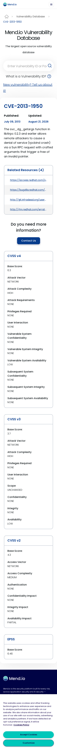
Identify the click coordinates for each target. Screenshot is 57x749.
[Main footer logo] (14, 678)
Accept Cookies (28, 734)
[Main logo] (11, 4)
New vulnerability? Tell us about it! (27, 87)
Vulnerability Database (30, 16)
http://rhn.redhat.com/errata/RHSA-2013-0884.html (28, 209)
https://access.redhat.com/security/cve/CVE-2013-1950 (28, 180)
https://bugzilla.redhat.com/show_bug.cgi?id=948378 (28, 190)
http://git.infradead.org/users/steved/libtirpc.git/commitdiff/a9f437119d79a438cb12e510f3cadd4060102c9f (28, 200)
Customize (29, 742)
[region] (28, 721)
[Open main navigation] (51, 4)
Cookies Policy (21, 724)
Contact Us (28, 240)
